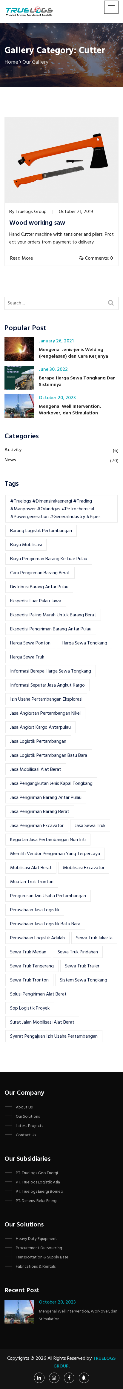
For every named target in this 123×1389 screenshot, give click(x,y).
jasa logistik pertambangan (38, 741)
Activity (12, 450)
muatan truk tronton (31, 882)
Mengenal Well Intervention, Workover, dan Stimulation (70, 410)
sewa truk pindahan (78, 952)
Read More (22, 258)
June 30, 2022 (53, 369)
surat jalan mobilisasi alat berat (42, 1022)
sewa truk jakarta (94, 938)
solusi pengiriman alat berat (38, 994)
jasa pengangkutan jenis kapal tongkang (51, 784)
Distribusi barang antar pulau (39, 587)
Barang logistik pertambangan (41, 531)
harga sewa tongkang (84, 643)
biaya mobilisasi (26, 545)
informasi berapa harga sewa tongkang (50, 671)
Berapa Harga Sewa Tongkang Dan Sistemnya (77, 381)
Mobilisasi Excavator (83, 868)
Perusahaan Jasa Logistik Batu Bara (45, 924)
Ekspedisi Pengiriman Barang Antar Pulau (50, 629)
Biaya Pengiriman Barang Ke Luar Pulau (48, 559)
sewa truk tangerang (32, 966)
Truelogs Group (31, 212)
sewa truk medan (28, 952)
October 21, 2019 (76, 212)
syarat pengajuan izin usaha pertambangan (54, 1036)
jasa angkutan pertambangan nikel (45, 713)
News (10, 460)
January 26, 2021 (56, 341)
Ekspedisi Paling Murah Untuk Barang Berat (53, 615)
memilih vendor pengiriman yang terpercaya (55, 854)
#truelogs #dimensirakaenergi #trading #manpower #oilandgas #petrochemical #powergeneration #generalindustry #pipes (55, 509)
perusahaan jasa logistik (34, 910)
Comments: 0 (98, 258)
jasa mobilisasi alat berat (35, 770)
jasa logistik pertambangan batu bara (48, 755)
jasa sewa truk (90, 826)
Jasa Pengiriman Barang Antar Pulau (46, 798)
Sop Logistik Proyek (30, 1008)
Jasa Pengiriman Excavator (37, 826)
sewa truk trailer (82, 966)
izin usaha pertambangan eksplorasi (46, 699)
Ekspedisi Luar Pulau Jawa (35, 601)
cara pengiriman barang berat (40, 573)
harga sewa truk (27, 657)
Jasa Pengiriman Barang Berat (39, 812)
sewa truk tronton (29, 980)
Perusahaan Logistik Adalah (37, 938)
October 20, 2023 (57, 398)
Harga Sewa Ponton (30, 643)
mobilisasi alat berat (31, 868)
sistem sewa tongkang (83, 980)
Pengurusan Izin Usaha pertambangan (48, 896)
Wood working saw (37, 223)
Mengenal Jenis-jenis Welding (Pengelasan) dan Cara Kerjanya (73, 353)
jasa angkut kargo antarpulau (40, 727)
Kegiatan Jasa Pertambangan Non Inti (48, 840)
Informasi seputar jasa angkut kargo (47, 685)
